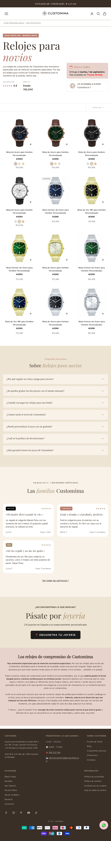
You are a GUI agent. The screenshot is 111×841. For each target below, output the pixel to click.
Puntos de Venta (94, 741)
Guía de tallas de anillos (95, 790)
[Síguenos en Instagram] (13, 812)
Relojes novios (33, 23)
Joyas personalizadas (13, 23)
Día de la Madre (12, 795)
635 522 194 (54, 752)
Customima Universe (96, 751)
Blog (89, 746)
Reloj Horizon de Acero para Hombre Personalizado (55, 211)
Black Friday (10, 776)
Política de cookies (93, 781)
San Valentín (10, 786)
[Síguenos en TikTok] (36, 812)
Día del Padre (11, 790)
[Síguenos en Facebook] (6, 812)
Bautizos (9, 799)
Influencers (92, 755)
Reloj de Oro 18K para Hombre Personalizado (91, 211)
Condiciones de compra (95, 786)
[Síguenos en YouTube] (28, 812)
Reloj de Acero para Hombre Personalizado (19, 153)
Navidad (8, 781)
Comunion (9, 804)
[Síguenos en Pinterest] (21, 812)
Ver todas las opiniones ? (55, 580)
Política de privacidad (94, 776)
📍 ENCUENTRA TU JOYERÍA (55, 634)
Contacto (91, 760)
